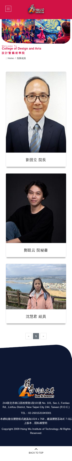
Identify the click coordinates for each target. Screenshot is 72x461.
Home (11, 58)
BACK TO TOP (36, 453)
